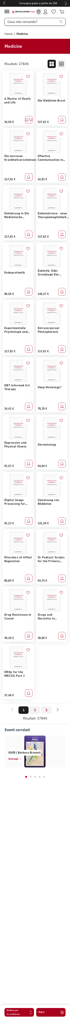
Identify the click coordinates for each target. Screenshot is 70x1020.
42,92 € (42, 179)
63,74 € (42, 580)
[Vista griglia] (52, 64)
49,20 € (9, 637)
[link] (39, 12)
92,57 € (9, 465)
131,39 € (43, 523)
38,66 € (42, 637)
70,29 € (42, 408)
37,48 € (9, 695)
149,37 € (43, 293)
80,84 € (9, 580)
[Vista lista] (61, 64)
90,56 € (9, 293)
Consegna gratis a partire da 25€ (35, 3)
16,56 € (9, 121)
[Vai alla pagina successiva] (58, 709)
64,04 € (42, 465)
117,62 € (43, 121)
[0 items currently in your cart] (62, 12)
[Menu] (7, 12)
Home (8, 34)
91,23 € (9, 523)
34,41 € (9, 408)
